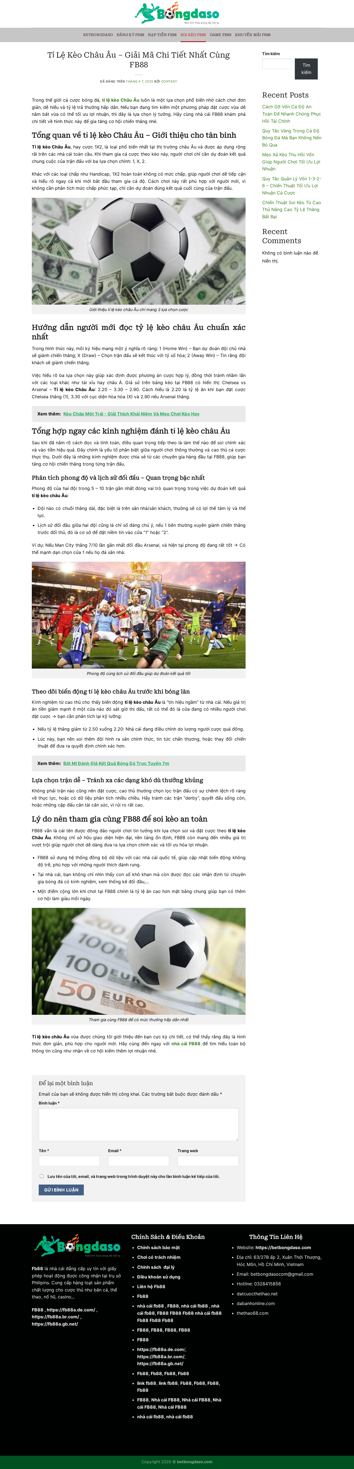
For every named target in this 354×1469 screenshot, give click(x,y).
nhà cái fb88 (150, 1306)
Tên (44, 1150)
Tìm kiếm (271, 53)
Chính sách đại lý (156, 1267)
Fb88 (37, 1268)
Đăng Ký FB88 (130, 35)
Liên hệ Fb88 (151, 1286)
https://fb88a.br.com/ (55, 1316)
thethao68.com (253, 1313)
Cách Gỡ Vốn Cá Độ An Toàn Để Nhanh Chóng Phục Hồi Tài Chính (291, 114)
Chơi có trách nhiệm (159, 1257)
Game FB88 (220, 35)
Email (115, 1150)
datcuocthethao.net (257, 1293)
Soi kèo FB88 (193, 35)
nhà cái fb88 (150, 1416)
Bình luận (49, 1103)
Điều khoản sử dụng (158, 1277)
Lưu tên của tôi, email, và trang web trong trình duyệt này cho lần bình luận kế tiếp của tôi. (134, 1176)
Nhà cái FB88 (165, 1400)
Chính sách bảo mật (159, 1247)
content (169, 81)
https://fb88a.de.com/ (71, 1310)
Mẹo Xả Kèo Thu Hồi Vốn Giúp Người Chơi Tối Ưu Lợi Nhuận (291, 161)
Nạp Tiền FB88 (162, 35)
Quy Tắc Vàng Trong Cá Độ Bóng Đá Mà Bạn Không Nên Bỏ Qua (291, 138)
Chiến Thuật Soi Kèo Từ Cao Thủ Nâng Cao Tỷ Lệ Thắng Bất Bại (291, 209)
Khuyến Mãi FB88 (253, 35)
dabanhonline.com (256, 1303)
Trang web (188, 1150)
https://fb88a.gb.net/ (55, 1324)
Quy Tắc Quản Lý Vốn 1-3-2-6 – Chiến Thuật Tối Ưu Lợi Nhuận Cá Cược (291, 186)
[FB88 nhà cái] (177, 14)
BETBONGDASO (98, 35)
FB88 (37, 1310)
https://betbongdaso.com (282, 1247)
